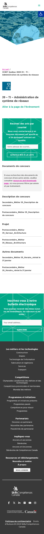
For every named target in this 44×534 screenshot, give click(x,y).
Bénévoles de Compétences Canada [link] (22, 450)
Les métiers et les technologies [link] (22, 349)
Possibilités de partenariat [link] (22, 429)
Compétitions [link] (22, 377)
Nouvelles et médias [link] (22, 461)
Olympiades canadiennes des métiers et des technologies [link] (22, 382)
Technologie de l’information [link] (22, 360)
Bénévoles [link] (22, 444)
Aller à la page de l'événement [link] (20, 107)
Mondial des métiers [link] (22, 390)
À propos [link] (22, 465)
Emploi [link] (22, 356)
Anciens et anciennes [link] (22, 440)
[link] (41, 14)
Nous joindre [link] (22, 470)
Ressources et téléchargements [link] (22, 458)
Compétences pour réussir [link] (22, 408)
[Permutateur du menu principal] (39, 5)
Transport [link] (22, 370)
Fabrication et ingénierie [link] (22, 363)
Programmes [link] (22, 411)
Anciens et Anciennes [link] (22, 447)
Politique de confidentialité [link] (18, 521)
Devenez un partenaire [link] (22, 422)
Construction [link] (22, 353)
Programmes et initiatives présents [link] (22, 401)
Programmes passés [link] (22, 404)
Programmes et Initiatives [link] (22, 397)
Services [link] (22, 366)
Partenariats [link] (22, 419)
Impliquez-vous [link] (22, 437)
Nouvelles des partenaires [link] (22, 426)
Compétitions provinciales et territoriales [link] (22, 386)
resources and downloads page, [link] (20, 182)
